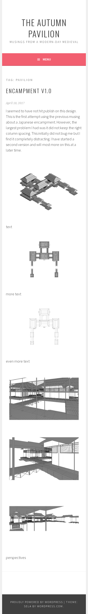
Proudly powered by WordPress (36, 602)
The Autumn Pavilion (44, 28)
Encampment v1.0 (29, 90)
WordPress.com (50, 606)
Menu (47, 59)
